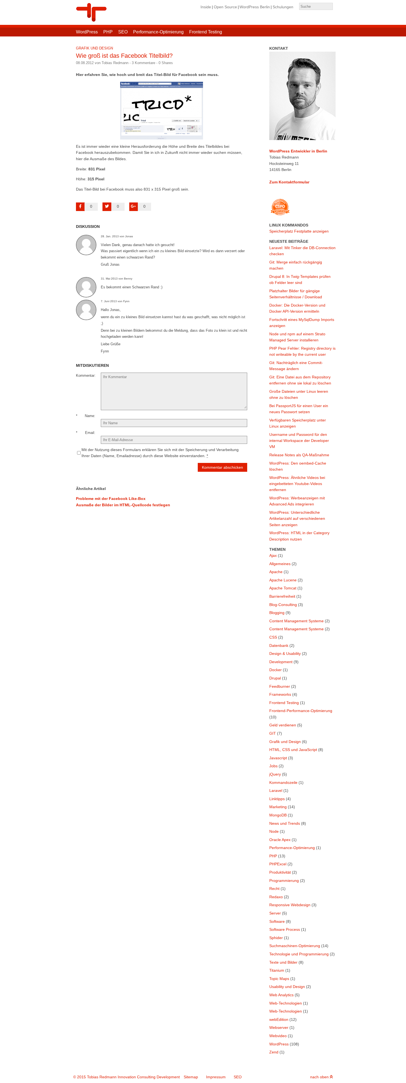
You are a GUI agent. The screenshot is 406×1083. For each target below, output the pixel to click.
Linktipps (277, 799)
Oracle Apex (280, 839)
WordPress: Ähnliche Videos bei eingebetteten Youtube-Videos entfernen (297, 483)
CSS (273, 637)
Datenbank (278, 645)
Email (89, 433)
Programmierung (284, 880)
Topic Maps (279, 978)
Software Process (284, 929)
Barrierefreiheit (282, 596)
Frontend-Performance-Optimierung (300, 710)
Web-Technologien (285, 1003)
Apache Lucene (283, 580)
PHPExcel (277, 864)
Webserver (278, 1027)
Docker (275, 670)
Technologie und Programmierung (299, 954)
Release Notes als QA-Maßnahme (299, 455)
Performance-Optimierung (158, 32)
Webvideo (278, 1036)
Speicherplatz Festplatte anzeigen (299, 231)
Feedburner (279, 686)
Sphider (276, 938)
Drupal (275, 678)
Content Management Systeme (296, 621)
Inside (206, 7)
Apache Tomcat (282, 588)
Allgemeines (280, 564)
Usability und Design (287, 986)
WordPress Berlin (254, 7)
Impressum (216, 1077)
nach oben (320, 1077)
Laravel (275, 790)
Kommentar (85, 375)
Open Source (225, 7)
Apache (276, 572)
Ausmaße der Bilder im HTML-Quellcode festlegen (123, 505)
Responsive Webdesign (289, 905)
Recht (274, 888)
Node (274, 831)
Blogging (276, 612)
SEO (123, 32)
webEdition (278, 1019)
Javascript (278, 758)
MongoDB (278, 815)
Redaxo (276, 897)
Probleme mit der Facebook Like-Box (111, 498)
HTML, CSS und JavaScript (293, 749)
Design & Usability (285, 653)
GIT (272, 733)
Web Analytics (281, 995)
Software (277, 921)
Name (89, 416)
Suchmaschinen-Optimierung (294, 946)
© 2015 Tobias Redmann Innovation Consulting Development (126, 1077)
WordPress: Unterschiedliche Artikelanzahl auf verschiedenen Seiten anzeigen (297, 518)
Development (280, 662)
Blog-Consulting (283, 604)
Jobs (273, 766)
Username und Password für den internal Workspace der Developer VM (299, 440)
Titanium (276, 970)
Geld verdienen (282, 725)
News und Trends (284, 823)
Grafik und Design (94, 48)
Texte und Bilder (283, 962)
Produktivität (280, 872)
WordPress (87, 32)
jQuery (275, 774)
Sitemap (191, 1077)
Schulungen (283, 7)
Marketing (278, 807)
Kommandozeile (283, 782)
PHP (108, 32)
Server (275, 913)
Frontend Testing (205, 32)
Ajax (273, 555)
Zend (273, 1052)
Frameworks (280, 694)
